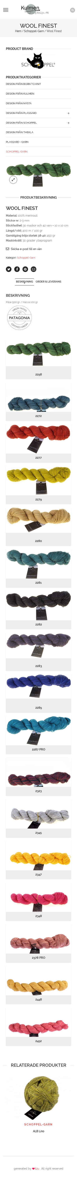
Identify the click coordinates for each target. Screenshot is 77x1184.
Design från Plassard (21, 113)
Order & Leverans (48, 281)
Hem (18, 31)
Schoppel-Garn (34, 31)
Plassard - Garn (17, 141)
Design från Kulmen (20, 93)
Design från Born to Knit (23, 83)
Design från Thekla (19, 132)
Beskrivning (24, 281)
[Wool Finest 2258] (38, 174)
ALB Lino (38, 1131)
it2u (37, 1168)
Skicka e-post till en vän (26, 249)
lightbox (13, 180)
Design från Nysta (19, 103)
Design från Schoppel (21, 122)
